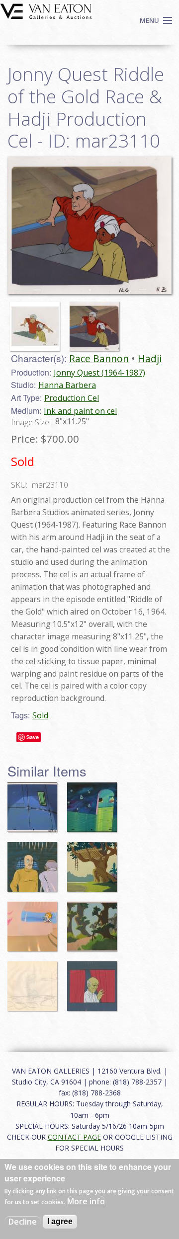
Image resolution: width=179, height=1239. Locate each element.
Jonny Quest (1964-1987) (99, 372)
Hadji (150, 358)
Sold (40, 715)
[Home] (46, 10)
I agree (60, 1221)
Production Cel (71, 397)
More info (86, 1201)
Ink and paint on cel (80, 410)
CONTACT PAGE (74, 1137)
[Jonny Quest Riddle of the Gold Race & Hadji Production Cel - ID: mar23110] (37, 321)
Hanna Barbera (67, 385)
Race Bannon (99, 358)
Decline (22, 1221)
